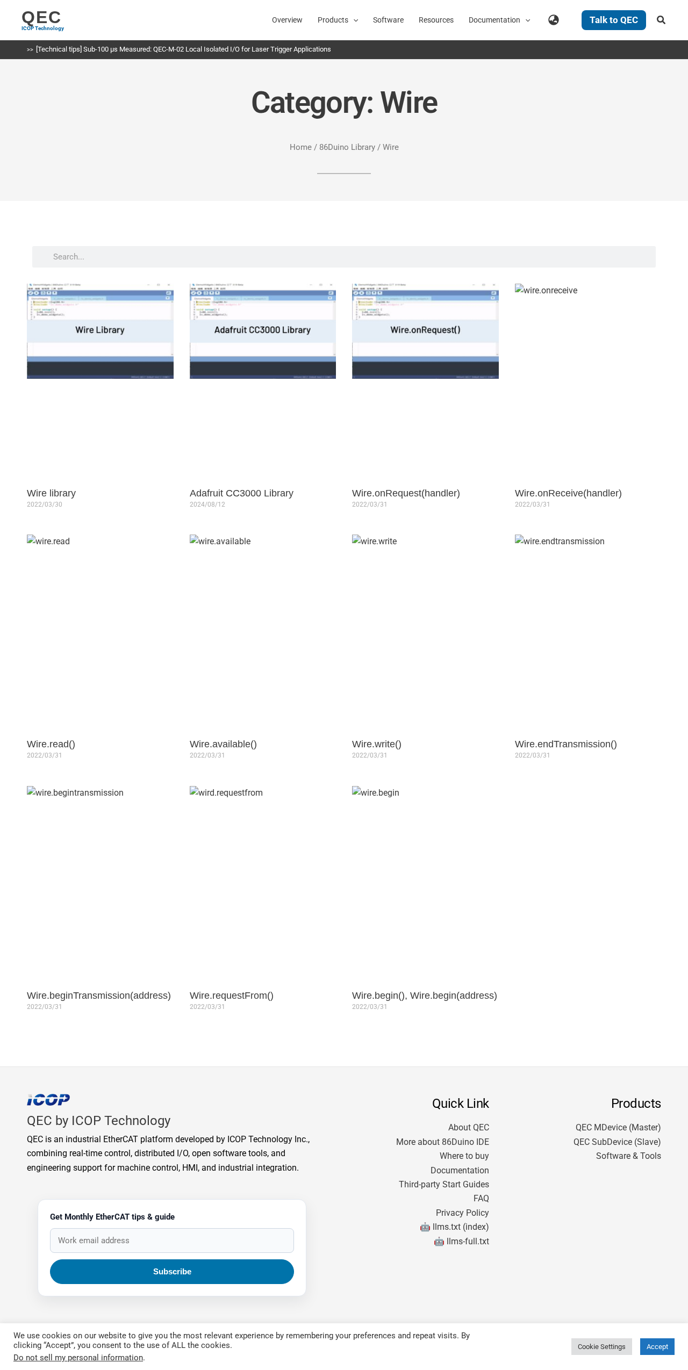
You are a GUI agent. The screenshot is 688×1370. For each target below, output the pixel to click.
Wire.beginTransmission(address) (99, 995)
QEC (42, 17)
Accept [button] (657, 1347)
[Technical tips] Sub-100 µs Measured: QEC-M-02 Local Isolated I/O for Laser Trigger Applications (183, 49)
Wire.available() (223, 744)
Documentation (460, 1170)
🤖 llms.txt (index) (454, 1227)
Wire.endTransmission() (566, 744)
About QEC (468, 1127)
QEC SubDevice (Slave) (617, 1142)
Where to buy (464, 1156)
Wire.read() (51, 744)
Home (301, 147)
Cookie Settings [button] (602, 1347)
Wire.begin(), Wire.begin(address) (424, 995)
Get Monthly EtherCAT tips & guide (112, 1217)
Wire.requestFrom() (232, 995)
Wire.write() (377, 744)
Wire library (51, 493)
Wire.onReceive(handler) (568, 493)
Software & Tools (628, 1156)
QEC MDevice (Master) (618, 1127)
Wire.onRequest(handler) (406, 493)
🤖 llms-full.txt (461, 1241)
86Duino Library (347, 147)
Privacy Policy (462, 1213)
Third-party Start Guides (444, 1184)
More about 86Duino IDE (442, 1142)
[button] (353, 20)
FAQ (481, 1198)
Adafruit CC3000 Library (241, 493)
